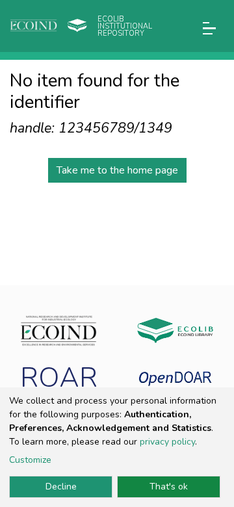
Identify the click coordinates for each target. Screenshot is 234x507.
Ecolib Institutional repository (125, 26)
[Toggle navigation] (209, 28)
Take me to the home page (117, 170)
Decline (61, 486)
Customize (30, 460)
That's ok (169, 486)
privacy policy (167, 442)
